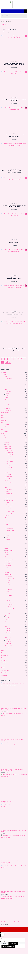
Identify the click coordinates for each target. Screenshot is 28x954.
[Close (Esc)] (20, 951)
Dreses (6, 397)
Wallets (9, 587)
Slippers (3, 657)
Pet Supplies (7, 408)
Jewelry (8, 465)
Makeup (7, 572)
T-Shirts (8, 613)
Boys (5, 374)
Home (5, 402)
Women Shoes (4, 672)
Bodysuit (8, 563)
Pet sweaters (8, 410)
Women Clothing (7, 446)
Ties (9, 580)
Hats (2, 415)
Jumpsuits (3, 420)
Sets (7, 554)
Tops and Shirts (8, 645)
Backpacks (9, 378)
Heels (2, 417)
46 (18, 358)
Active (7, 591)
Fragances (10, 452)
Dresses (7, 548)
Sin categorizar (4, 655)
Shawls (8, 539)
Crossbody (9, 493)
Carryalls (8, 491)
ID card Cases (11, 511)
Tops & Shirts (8, 637)
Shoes (6, 399)
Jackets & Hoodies (8, 427)
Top (6, 624)
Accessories (4, 372)
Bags (6, 376)
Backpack (8, 391)
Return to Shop (13, 943)
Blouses (8, 628)
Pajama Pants (11, 608)
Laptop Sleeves (10, 470)
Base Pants (10, 604)
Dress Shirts (9, 641)
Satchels (8, 498)
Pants (7, 395)
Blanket (8, 406)
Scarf (7, 472)
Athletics (7, 480)
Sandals (7, 444)
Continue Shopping (8, 946)
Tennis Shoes (4, 662)
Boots (6, 437)
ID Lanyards (10, 513)
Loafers (7, 442)
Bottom (8, 598)
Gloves (8, 459)
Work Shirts (9, 635)
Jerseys (8, 485)
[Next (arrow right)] (8, 953)
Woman (3, 667)
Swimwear (8, 570)
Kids (2, 422)
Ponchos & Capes (10, 533)
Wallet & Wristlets (10, 504)
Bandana (7, 515)
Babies (8, 647)
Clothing (6, 431)
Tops (6, 626)
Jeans (9, 606)
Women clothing (5, 670)
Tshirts (2, 665)
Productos (3, 433)
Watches (10, 589)
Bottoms (7, 393)
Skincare (7, 619)
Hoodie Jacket (9, 482)
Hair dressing (9, 461)
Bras (9, 478)
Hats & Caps (11, 578)
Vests (7, 546)
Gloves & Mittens (9, 550)
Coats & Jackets (9, 528)
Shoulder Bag (9, 500)
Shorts (7, 524)
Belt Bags (10, 595)
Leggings (8, 519)
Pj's (7, 567)
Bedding (7, 404)
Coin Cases (10, 509)
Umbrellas (8, 387)
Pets (2, 429)
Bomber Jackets (10, 530)
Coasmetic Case (10, 456)
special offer (4, 660)
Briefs (10, 584)
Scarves (3, 652)
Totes (7, 502)
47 (21, 358)
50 (6, 362)
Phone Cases (9, 495)
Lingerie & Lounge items (10, 559)
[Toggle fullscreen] (8, 951)
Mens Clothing (8, 574)
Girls (5, 383)
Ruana (7, 537)
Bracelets (10, 467)
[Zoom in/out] (2, 951)
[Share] (14, 951)
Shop (6, 21)
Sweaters (8, 541)
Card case (6, 380)
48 (24, 358)
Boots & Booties (5, 412)
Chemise (8, 565)
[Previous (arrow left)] (2, 953)
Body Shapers (9, 561)
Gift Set (11, 454)
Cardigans (10, 543)
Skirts (7, 526)
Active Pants (11, 602)
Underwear (9, 476)
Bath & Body (9, 450)
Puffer (7, 535)
